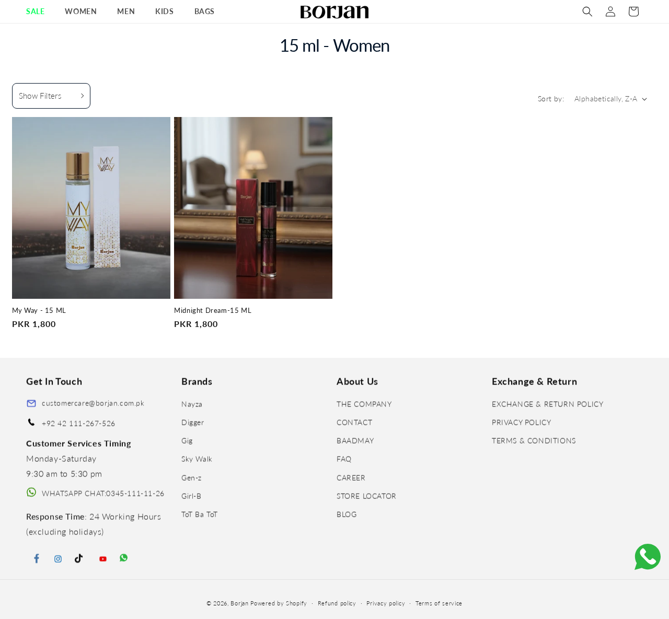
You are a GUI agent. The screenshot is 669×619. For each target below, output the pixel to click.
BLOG (346, 514)
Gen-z (191, 477)
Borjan (239, 603)
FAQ (344, 459)
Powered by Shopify (278, 603)
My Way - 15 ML (39, 310)
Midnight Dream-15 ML (212, 310)
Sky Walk (197, 459)
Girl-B (191, 496)
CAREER (351, 477)
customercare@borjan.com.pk (93, 403)
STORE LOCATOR (367, 496)
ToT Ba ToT (199, 514)
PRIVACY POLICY (521, 422)
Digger (192, 422)
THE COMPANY (364, 404)
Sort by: (551, 98)
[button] (39, 11)
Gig (187, 440)
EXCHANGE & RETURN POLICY (547, 404)
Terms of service (439, 602)
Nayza (192, 404)
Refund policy (337, 602)
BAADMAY (355, 440)
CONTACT (354, 422)
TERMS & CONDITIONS (534, 440)
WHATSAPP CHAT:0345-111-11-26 (103, 493)
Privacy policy (385, 602)
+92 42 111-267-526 (79, 423)
